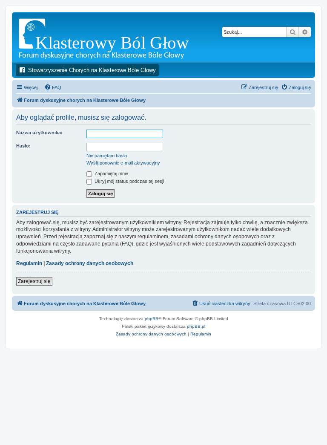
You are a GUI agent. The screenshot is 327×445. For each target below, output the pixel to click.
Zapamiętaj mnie (110, 173)
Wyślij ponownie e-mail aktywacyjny (123, 162)
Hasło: (23, 145)
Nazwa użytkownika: (39, 132)
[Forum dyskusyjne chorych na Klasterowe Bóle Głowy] (125, 37)
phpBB (151, 318)
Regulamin (29, 263)
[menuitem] (52, 87)
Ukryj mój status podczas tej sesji (128, 181)
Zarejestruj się (34, 281)
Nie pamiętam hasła (106, 155)
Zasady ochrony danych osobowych (89, 263)
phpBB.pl (196, 326)
